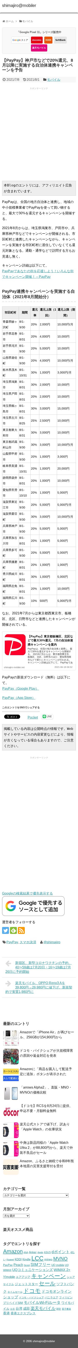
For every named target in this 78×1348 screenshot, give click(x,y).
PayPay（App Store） (18, 698)
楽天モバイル (39, 47)
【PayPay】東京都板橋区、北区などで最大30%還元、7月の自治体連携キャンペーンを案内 (50, 640)
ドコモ (32, 1291)
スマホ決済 (28, 942)
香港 (6, 1313)
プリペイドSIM (13, 1302)
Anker (33, 1252)
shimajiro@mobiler (19, 5)
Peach (18, 1265)
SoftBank (60, 40)
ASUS (47, 1252)
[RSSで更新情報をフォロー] (21, 930)
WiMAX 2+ (62, 1270)
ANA (26, 1252)
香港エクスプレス (23, 1313)
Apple (40, 1252)
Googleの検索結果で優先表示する (27, 893)
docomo (36, 40)
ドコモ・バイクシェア (31, 1297)
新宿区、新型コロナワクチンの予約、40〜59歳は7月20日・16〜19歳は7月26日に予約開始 (38, 967)
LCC (37, 1258)
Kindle (26, 1259)
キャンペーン (48, 1276)
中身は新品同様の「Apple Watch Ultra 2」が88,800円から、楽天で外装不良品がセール (46, 1147)
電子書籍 (66, 1309)
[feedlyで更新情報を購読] (13, 930)
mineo (48, 1259)
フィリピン (66, 1297)
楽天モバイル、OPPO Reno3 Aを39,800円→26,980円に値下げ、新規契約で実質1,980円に (38, 987)
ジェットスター (26, 1284)
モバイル (53, 79)
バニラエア (51, 1297)
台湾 (19, 1308)
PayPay (12, 942)
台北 (12, 1309)
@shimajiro (51, 942)
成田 (26, 1308)
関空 (58, 1309)
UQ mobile (57, 1265)
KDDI (48, 40)
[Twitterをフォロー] (5, 930)
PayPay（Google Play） (20, 688)
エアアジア (23, 1277)
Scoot (27, 1265)
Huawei (10, 1259)
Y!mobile (9, 1277)
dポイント (61, 1252)
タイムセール (14, 1291)
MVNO (60, 1258)
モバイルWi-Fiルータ (42, 1302)
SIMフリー (41, 1264)
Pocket (33, 717)
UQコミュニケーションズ (32, 1270)
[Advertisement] (39, 133)
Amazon (13, 1251)
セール (47, 1283)
